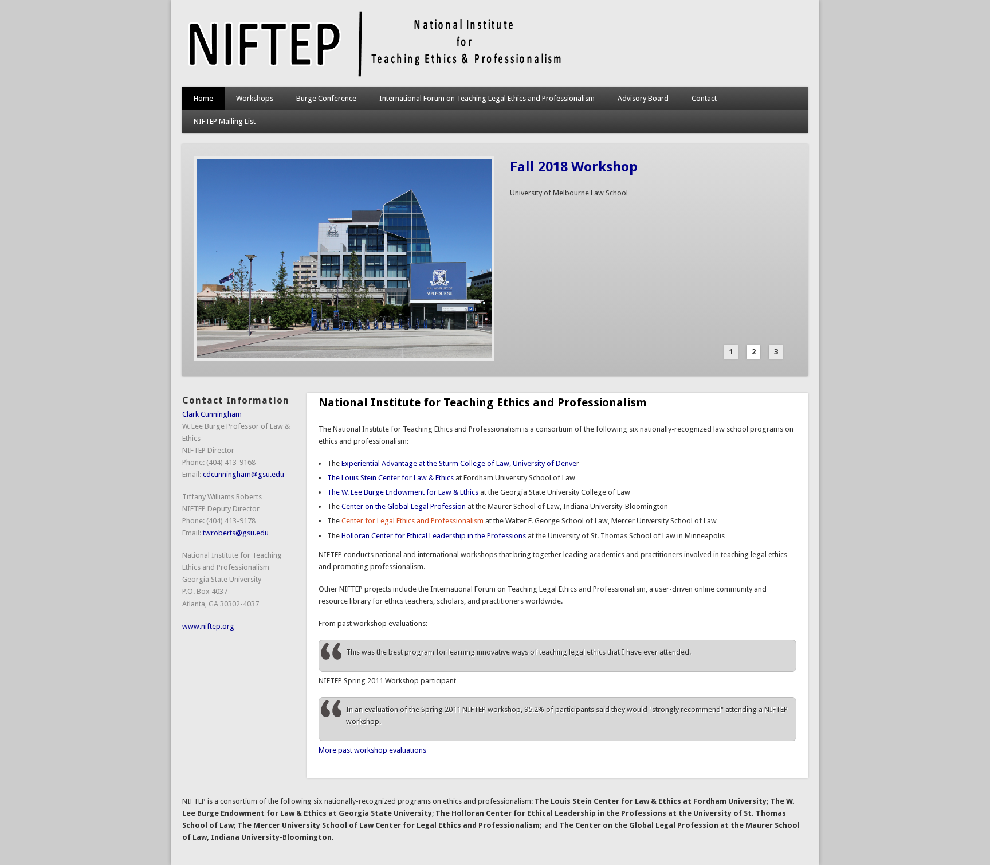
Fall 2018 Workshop (574, 167)
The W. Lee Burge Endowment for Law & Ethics (402, 492)
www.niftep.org (208, 626)
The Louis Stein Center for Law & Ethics (390, 477)
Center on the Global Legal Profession (403, 506)
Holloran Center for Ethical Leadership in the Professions (433, 535)
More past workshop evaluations (372, 750)
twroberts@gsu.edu (236, 533)
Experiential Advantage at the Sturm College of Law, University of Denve (458, 463)
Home (203, 98)
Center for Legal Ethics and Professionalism (412, 520)
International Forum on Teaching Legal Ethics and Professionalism (487, 98)
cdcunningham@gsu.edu (243, 474)
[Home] (374, 75)
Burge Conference (326, 98)
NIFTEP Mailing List (225, 121)
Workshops (254, 98)
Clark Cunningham (212, 414)
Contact (704, 98)
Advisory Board (643, 98)
